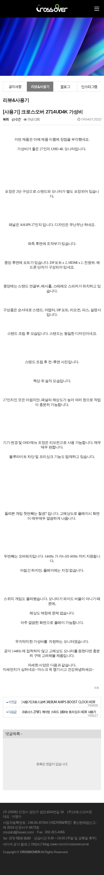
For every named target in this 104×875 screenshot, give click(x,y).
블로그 (65, 86)
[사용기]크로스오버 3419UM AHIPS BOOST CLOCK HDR (58, 702)
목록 (96, 688)
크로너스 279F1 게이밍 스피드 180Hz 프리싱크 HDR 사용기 (59, 712)
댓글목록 (12, 734)
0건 (18, 119)
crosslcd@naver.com (18, 832)
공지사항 (15, 86)
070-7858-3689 (19, 838)
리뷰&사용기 (40, 86)
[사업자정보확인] (60, 822)
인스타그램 (89, 86)
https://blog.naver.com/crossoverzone (60, 843)
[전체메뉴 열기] (96, 8)
